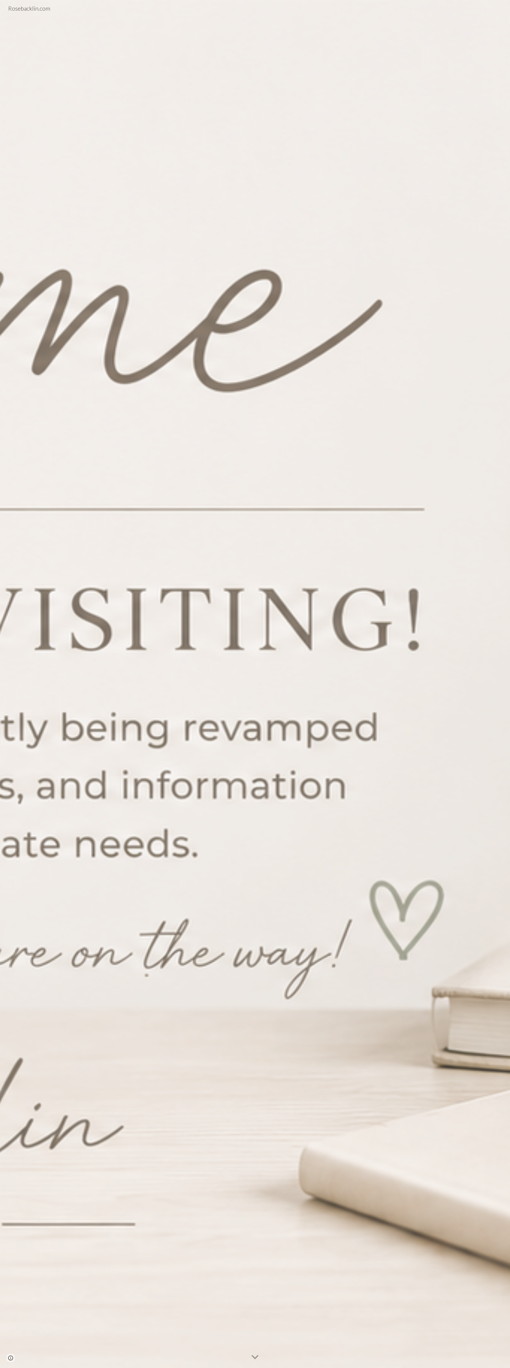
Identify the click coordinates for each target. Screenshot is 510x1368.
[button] (255, 1357)
